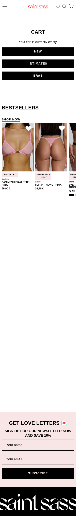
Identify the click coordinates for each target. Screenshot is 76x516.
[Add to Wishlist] (28, 128)
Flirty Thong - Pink (48, 184)
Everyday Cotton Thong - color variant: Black (71, 195)
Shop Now (11, 119)
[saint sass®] (38, 6)
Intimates (38, 63)
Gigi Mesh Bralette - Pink (16, 183)
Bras (38, 75)
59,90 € (6, 188)
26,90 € (39, 188)
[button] (64, 6)
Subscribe (38, 473)
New (38, 51)
